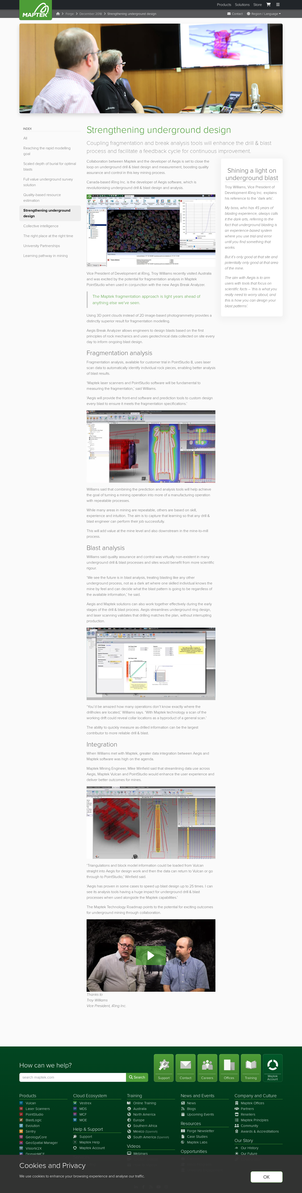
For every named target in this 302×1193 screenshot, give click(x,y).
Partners (247, 1108)
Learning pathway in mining (45, 255)
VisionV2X (34, 1148)
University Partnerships (41, 245)
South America (151, 1137)
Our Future (249, 1153)
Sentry (31, 1131)
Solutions (242, 4)
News (186, 1095)
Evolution (33, 1125)
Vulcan (31, 1103)
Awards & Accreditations (260, 1131)
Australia (140, 1108)
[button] (151, 955)
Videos (134, 1146)
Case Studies (197, 1136)
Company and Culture (256, 1095)
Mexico (145, 1131)
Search (139, 1077)
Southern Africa (145, 1125)
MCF (83, 1114)
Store (257, 4)
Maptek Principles (254, 1120)
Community (249, 1125)
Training (134, 1095)
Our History (249, 1148)
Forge (70, 13)
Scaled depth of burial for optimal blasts (49, 166)
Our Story (244, 1140)
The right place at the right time (48, 236)
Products (224, 4)
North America (144, 1114)
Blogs (191, 1108)
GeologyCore (36, 1137)
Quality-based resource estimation (42, 197)
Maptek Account (92, 1148)
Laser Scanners (38, 1108)
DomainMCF (35, 1154)
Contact (237, 13)
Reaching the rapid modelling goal (47, 150)
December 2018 (91, 13)
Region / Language (264, 13)
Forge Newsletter (200, 1131)
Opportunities (194, 1151)
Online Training (144, 1103)
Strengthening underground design (46, 213)
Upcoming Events (200, 1114)
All (25, 138)
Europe (139, 1120)
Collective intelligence (41, 226)
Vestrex (85, 1103)
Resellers (248, 1114)
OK (266, 1176)
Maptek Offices (252, 1103)
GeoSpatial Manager (42, 1142)
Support (86, 1136)
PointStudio (34, 1114)
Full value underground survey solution (48, 182)
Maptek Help (90, 1142)
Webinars (140, 1153)
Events (207, 1095)
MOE (83, 1120)
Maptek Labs (197, 1142)
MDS (83, 1108)
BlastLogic (34, 1120)
